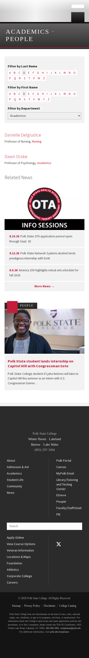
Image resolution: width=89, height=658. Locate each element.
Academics (28, 31)
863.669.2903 (52, 628)
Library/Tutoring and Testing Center (67, 484)
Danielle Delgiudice (23, 135)
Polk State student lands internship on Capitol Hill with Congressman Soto (40, 363)
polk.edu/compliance (59, 632)
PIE (58, 514)
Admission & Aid (18, 467)
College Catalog (67, 605)
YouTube (58, 550)
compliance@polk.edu (70, 628)
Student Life (15, 480)
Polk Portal (63, 460)
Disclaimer (49, 605)
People (19, 38)
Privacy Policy (32, 605)
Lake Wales (50, 444)
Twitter (58, 544)
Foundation (14, 563)
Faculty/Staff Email (68, 508)
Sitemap (16, 605)
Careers (12, 582)
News (10, 493)
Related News (18, 177)
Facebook (58, 538)
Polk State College (35, 11)
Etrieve (61, 495)
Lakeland (55, 439)
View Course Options (21, 544)
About (11, 460)
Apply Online (15, 537)
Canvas (61, 467)
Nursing (36, 141)
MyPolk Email (65, 473)
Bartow (35, 444)
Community (14, 486)
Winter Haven (37, 439)
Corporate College (19, 576)
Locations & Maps (19, 557)
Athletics (13, 570)
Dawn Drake (16, 156)
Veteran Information (20, 550)
